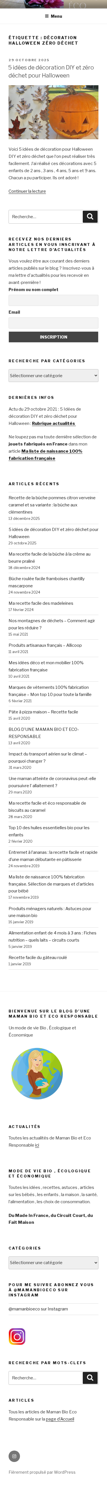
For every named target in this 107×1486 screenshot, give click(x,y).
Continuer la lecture (27, 191)
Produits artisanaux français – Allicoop (45, 645)
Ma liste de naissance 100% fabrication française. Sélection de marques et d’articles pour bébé (51, 884)
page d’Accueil (60, 1419)
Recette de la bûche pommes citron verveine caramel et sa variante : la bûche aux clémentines (52, 505)
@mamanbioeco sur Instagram (38, 1309)
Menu (56, 16)
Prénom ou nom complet (33, 289)
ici (37, 1145)
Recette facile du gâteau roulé (38, 957)
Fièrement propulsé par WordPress (42, 1472)
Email (14, 312)
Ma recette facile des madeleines (41, 603)
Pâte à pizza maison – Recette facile (43, 712)
